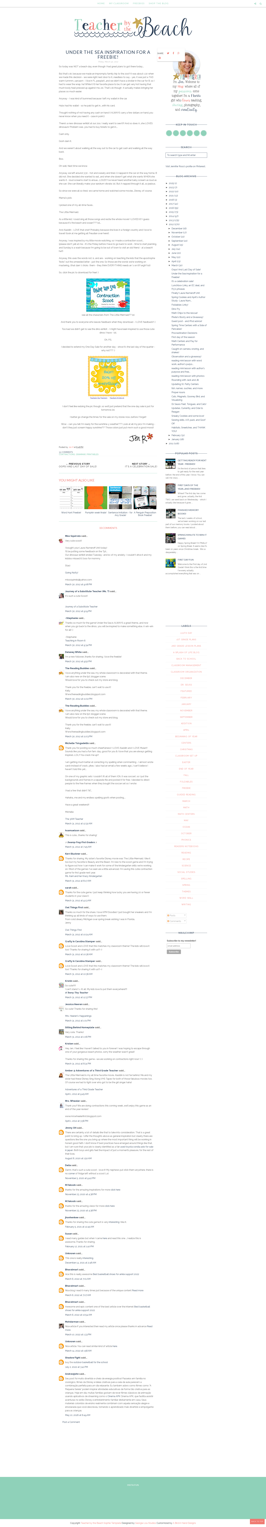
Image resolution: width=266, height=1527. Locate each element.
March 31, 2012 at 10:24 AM (78, 934)
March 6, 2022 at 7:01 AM (77, 1279)
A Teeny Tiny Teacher (76, 992)
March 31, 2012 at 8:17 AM (78, 881)
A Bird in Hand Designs (184, 1523)
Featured (186, 691)
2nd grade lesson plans (186, 646)
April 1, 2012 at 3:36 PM (76, 1121)
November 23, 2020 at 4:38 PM (81, 1194)
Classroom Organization (186, 672)
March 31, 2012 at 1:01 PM (78, 1020)
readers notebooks (186, 846)
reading (186, 853)
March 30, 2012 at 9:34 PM (78, 645)
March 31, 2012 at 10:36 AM (78, 954)
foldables (186, 782)
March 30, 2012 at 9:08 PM (78, 584)
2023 (172, 187)
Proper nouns (178, 392)
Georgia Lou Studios (145, 1523)
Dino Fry (176, 309)
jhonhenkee (72, 1217)
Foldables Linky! (180, 304)
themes (186, 891)
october (186, 833)
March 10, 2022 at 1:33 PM (78, 1334)
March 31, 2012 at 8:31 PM (78, 1063)
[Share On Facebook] (173, 53)
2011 (171, 443)
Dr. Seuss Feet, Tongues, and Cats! (189, 404)
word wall (186, 898)
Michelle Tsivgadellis (77, 743)
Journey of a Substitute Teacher (81, 606)
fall (186, 775)
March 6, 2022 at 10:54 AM (78, 1315)
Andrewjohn (72, 1374)
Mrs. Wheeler (72, 1101)
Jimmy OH (70, 1128)
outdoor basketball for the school (90, 1362)
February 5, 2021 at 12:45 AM (79, 1226)
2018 (171, 199)
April (174, 261)
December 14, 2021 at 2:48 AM (80, 1262)
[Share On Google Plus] (178, 53)
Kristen (69, 1043)
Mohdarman (72, 1321)
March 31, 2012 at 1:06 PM (78, 1037)
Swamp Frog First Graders (81, 842)
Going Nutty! (71, 572)
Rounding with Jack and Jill (185, 380)
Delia (68, 1165)
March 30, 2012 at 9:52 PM (78, 661)
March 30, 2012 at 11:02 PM (78, 699)
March (175, 265)
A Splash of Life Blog (186, 652)
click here (115, 1189)
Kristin (68, 981)
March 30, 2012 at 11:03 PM (78, 736)
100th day (186, 633)
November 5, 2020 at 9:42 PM (80, 1178)
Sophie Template (112, 1523)
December (177, 228)
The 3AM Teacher (74, 819)
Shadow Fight (72, 1357)
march (186, 801)
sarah (68, 887)
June (174, 253)
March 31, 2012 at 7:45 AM (78, 847)
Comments (175, 921)
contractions (67, 454)
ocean (186, 827)
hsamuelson (72, 830)
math (186, 807)
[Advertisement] (108, 1449)
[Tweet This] (168, 53)
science (186, 866)
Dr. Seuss (186, 685)
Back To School (186, 659)
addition (186, 723)
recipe (186, 859)
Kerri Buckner (72, 853)
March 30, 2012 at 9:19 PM (78, 611)
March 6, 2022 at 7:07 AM (78, 1295)
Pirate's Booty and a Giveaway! (187, 317)
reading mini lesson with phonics (188, 376)
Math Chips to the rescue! (185, 313)
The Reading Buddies (77, 668)
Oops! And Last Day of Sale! (186, 269)
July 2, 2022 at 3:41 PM (76, 1367)
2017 (171, 204)
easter (186, 762)
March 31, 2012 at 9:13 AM (78, 900)
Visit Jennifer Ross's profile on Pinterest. (186, 166)
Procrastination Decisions (184, 333)
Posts (172, 915)
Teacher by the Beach (92, 1523)
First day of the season (183, 337)
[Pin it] (159, 58)
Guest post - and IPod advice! (187, 321)
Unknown (70, 1253)
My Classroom (119, 3)
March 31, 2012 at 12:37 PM (78, 997)
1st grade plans (186, 639)
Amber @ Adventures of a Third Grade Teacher (91, 1070)
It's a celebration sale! (183, 281)
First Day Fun (186, 559)
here (105, 1238)
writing (186, 904)
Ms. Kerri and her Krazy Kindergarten (83, 876)
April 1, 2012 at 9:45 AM (76, 1094)
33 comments (66, 452)
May (174, 257)
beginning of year (186, 736)
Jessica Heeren (74, 1004)
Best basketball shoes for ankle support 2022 (116, 1274)
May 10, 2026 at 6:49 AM (77, 1415)
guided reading (186, 795)
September (178, 241)
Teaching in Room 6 (75, 640)
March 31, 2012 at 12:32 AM (78, 823)
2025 (172, 183)
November (177, 232)
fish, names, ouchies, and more (187, 388)
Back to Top (257, 1521)
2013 (171, 220)
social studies (186, 872)
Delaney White (73, 652)
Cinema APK (114, 1396)
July (174, 249)
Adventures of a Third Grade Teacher (84, 1089)
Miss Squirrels (73, 536)
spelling (186, 879)
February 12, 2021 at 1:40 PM (79, 1246)
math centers (186, 814)
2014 (171, 216)
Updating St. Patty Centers (185, 384)
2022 (172, 191)
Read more (137, 1290)
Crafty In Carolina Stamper (80, 941)
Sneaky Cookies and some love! (188, 416)
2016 (171, 208)
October (176, 236)
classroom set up (186, 756)
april (186, 730)
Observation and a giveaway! (186, 356)
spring (186, 885)
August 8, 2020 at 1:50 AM (78, 1158)
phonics (186, 840)
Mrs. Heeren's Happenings (78, 1016)
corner (71, 1173)
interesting (114, 1222)
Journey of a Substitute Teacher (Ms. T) (87, 591)
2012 (171, 224)
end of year (186, 769)
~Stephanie (72, 618)
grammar (81, 454)
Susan (68, 1233)
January (176, 439)
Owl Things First (74, 907)
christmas (186, 749)
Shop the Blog (159, 3)
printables (93, 454)
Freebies (139, 3)
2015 (171, 212)
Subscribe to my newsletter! (181, 941)
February (176, 435)
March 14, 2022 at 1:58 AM (78, 1350)
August (175, 245)
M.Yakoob (70, 1185)
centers (186, 743)
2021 (171, 195)
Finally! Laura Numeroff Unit (186, 293)
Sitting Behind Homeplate (79, 1027)
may (186, 820)
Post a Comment (71, 1422)
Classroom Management (186, 665)
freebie (186, 788)
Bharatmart (71, 1269)
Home (101, 3)
